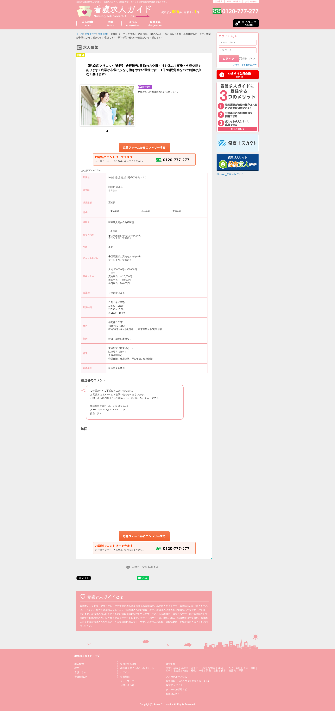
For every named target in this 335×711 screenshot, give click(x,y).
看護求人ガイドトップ (87, 655)
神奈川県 (102, 34)
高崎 (220, 668)
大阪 (245, 668)
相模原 (184, 668)
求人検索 (79, 664)
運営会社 (170, 664)
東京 (168, 668)
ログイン (125, 672)
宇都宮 (211, 668)
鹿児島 (232, 670)
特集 (76, 668)
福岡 (253, 668)
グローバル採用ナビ (176, 689)
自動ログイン (248, 58)
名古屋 (177, 670)
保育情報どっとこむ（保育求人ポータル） (188, 681)
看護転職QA (80, 676)
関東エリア (90, 34)
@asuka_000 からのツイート (232, 174)
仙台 (185, 670)
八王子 (194, 668)
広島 (168, 670)
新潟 (238, 668)
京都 (216, 670)
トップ (79, 34)
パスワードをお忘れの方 (244, 65)
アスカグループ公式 (176, 676)
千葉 (241, 670)
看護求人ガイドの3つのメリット (137, 668)
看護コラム (80, 672)
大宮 (203, 668)
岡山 (208, 670)
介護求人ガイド (174, 693)
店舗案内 (219, 1)
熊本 (223, 670)
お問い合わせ (251, 1)
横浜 (176, 668)
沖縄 (201, 670)
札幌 (193, 670)
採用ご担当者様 (234, 1)
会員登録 (125, 676)
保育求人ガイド (174, 685)
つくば (229, 668)
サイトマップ (127, 681)
